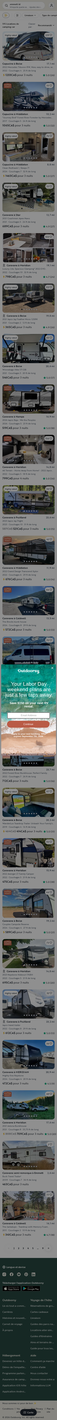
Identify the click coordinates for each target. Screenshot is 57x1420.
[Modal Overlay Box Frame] (28, 710)
